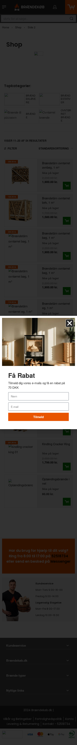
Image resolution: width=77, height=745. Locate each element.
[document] (38, 372)
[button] (69, 323)
